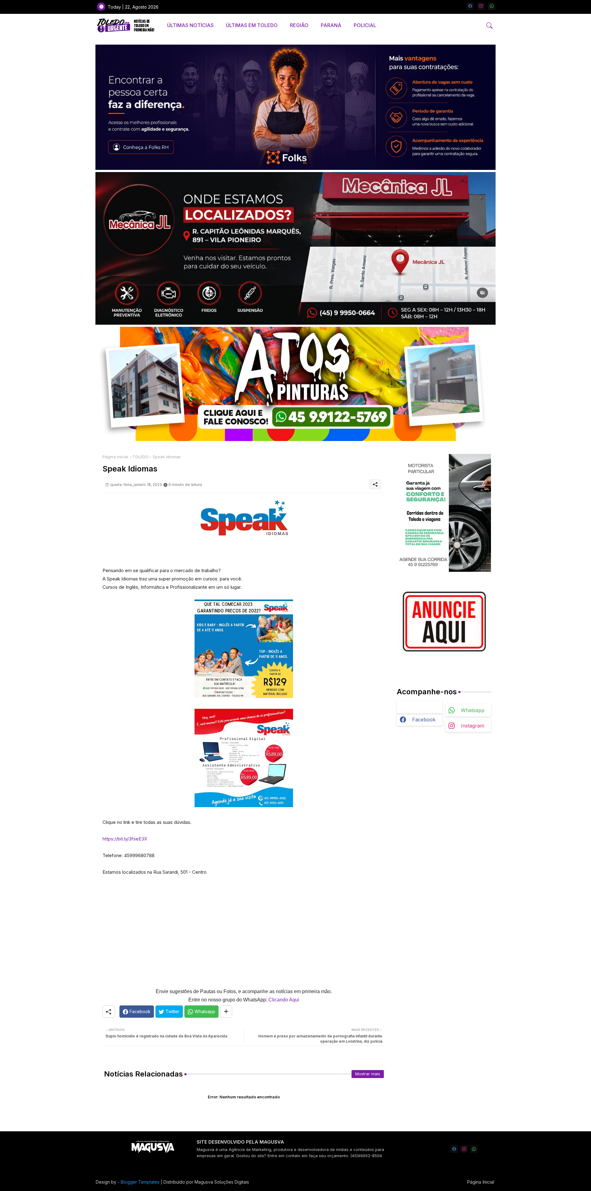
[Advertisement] (244, 927)
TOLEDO (140, 456)
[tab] (190, 25)
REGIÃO (299, 25)
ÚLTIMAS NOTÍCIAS (190, 25)
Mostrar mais (367, 1073)
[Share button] (226, 1011)
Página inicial (115, 456)
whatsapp (472, 710)
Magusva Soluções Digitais (222, 1182)
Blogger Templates (140, 1182)
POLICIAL (365, 25)
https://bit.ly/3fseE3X (125, 839)
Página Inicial (480, 1182)
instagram (472, 726)
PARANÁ (331, 25)
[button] (489, 25)
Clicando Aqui (283, 999)
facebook (424, 719)
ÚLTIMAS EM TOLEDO (252, 25)
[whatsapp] (492, 6)
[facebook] (470, 6)
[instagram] (481, 6)
